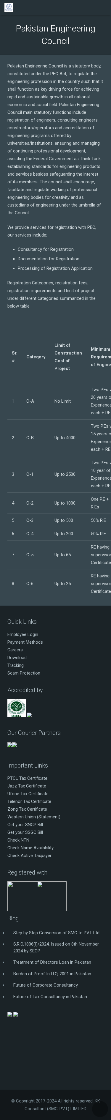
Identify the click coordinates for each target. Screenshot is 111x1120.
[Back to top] (100, 1109)
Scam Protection (23, 673)
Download (17, 657)
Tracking (15, 665)
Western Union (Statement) (33, 817)
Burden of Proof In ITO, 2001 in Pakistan (52, 973)
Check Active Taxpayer (29, 855)
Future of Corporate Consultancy (45, 985)
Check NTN (18, 840)
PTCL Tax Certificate (27, 778)
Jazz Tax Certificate (26, 786)
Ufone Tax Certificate (28, 793)
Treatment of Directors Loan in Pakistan (52, 962)
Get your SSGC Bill (25, 832)
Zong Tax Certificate (27, 809)
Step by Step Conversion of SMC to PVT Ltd (56, 932)
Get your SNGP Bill (25, 824)
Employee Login (22, 634)
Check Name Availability (30, 847)
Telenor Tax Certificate (29, 801)
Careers (15, 650)
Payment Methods (25, 642)
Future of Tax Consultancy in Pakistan (50, 996)
